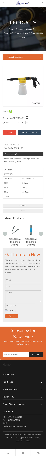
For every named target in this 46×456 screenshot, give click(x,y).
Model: (7, 145)
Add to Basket (31, 132)
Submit (11, 316)
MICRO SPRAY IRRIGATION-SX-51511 (15, 242)
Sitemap (27, 441)
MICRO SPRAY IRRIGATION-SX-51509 (31, 242)
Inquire (9, 132)
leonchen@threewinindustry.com (14, 426)
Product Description (12, 154)
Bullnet (30, 438)
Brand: (6, 148)
